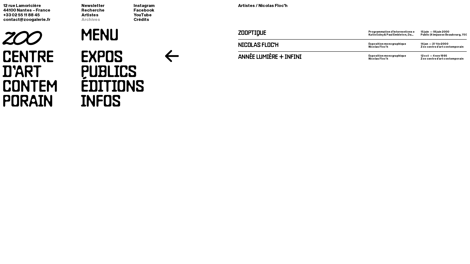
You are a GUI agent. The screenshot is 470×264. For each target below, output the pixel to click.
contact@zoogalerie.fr (26, 19)
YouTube (143, 15)
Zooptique (252, 33)
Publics (109, 73)
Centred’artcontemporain (29, 80)
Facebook (144, 10)
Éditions (112, 87)
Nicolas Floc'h (258, 45)
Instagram (144, 5)
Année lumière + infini (270, 57)
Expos (102, 58)
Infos (101, 102)
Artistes (90, 15)
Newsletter (93, 5)
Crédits (141, 19)
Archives (91, 19)
